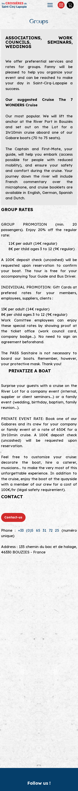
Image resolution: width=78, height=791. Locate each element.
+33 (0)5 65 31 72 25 (38, 530)
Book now (61, 5)
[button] (70, 5)
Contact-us (13, 517)
